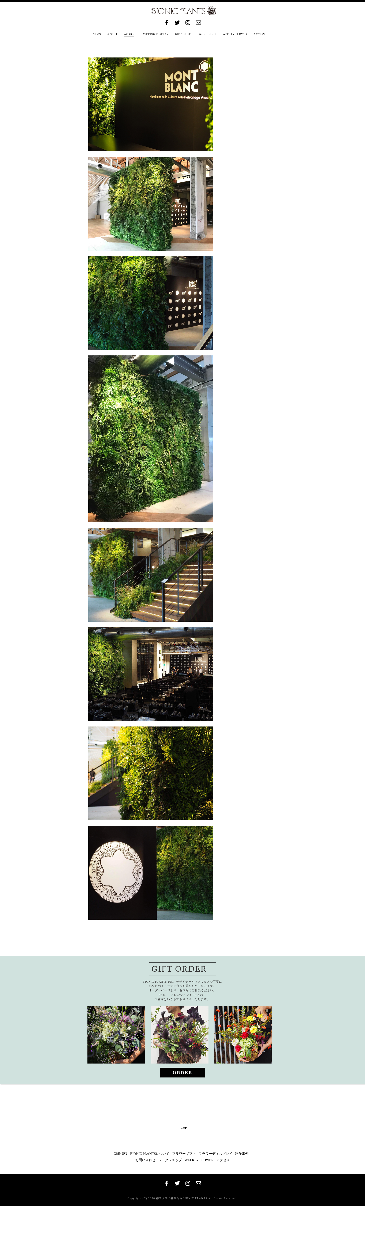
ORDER (183, 1072)
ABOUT (112, 34)
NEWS (97, 34)
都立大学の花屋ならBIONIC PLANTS (181, 1198)
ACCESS (259, 34)
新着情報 (120, 1153)
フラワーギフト (184, 1153)
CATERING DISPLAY (155, 34)
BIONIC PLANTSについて (149, 1153)
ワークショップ (170, 1160)
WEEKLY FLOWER (235, 34)
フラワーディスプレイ (215, 1153)
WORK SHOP (208, 34)
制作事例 (242, 1153)
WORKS (129, 34)
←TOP (182, 1127)
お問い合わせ (145, 1160)
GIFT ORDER (184, 34)
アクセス (223, 1160)
